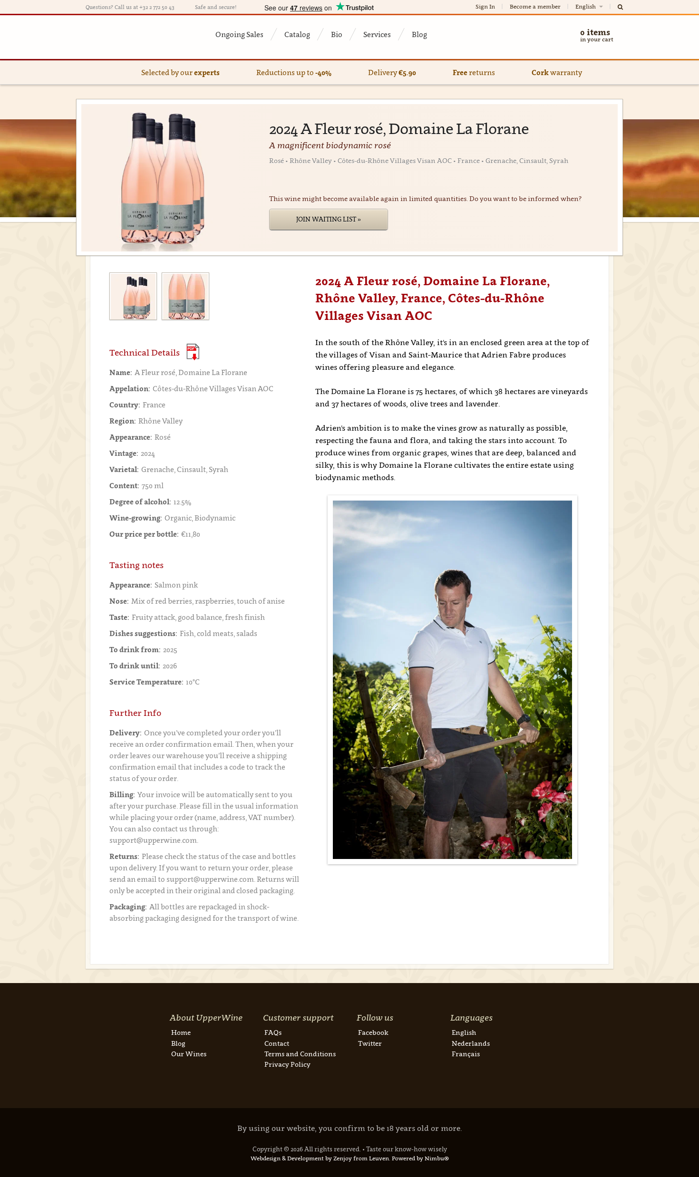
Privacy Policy (287, 1064)
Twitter (370, 1043)
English (586, 6)
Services (377, 34)
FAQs (273, 1032)
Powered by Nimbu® (420, 1158)
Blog (419, 34)
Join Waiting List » (328, 219)
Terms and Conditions (300, 1054)
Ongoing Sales (239, 34)
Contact (276, 1043)
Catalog (297, 34)
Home (181, 1032)
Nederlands (471, 1043)
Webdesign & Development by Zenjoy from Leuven (320, 1158)
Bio (336, 34)
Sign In (485, 6)
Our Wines (188, 1054)
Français (466, 1054)
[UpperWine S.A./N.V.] (132, 37)
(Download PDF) (192, 352)
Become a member (535, 6)
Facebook (373, 1032)
